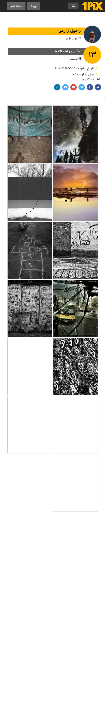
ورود (33, 6)
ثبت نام (16, 6)
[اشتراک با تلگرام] (98, 87)
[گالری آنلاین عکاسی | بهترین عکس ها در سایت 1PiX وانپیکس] (92, 6)
